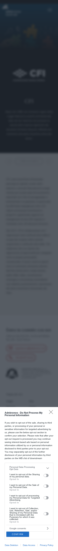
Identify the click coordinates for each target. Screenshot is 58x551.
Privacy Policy (46, 545)
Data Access (29, 545)
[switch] (46, 475)
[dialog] (29, 479)
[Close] (52, 413)
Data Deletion (11, 545)
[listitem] (29, 468)
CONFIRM (17, 534)
